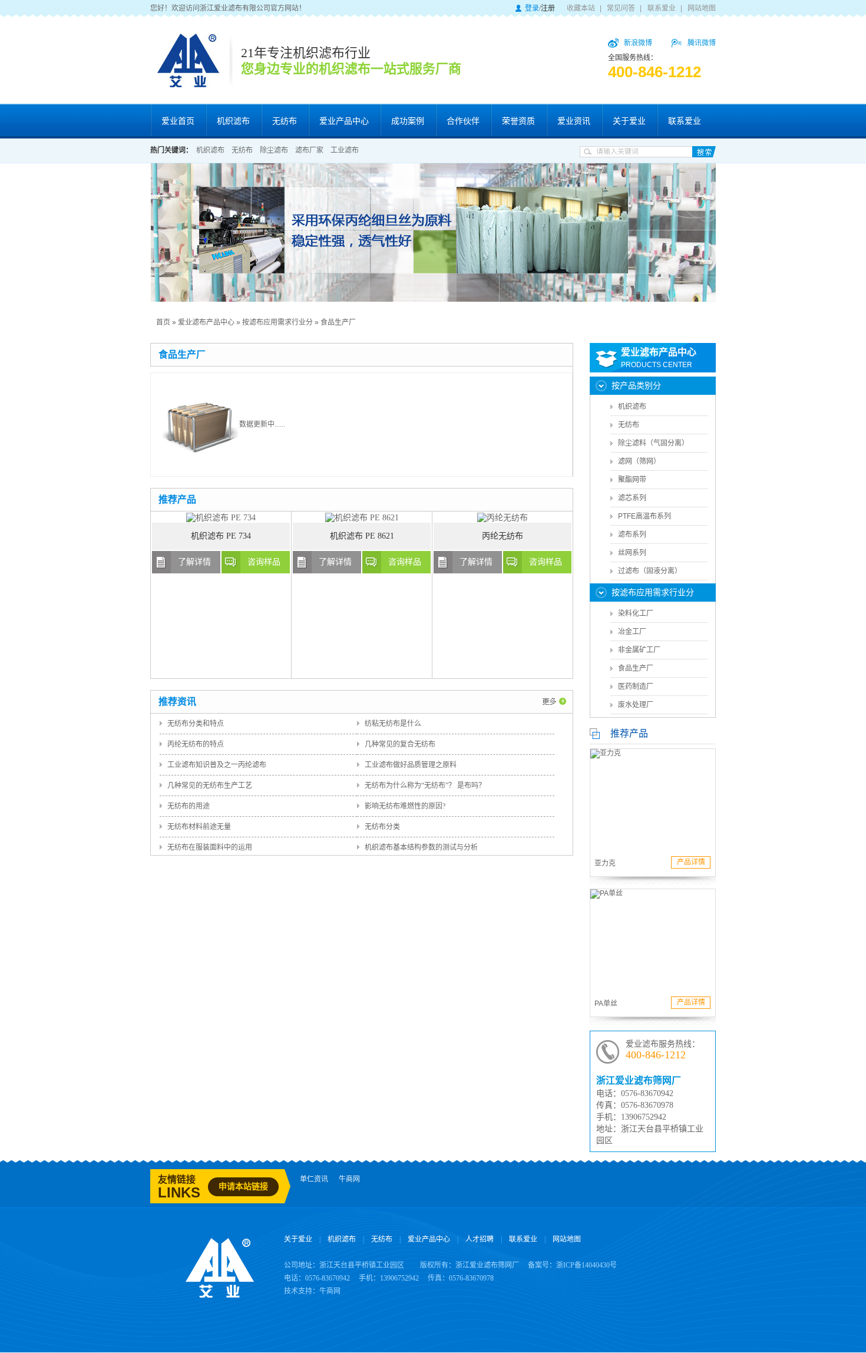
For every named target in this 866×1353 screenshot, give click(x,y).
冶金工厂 (632, 632)
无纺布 (284, 121)
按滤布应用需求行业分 (277, 322)
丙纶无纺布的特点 (195, 744)
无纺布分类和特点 (195, 724)
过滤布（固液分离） (650, 571)
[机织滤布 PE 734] (221, 517)
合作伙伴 (463, 121)
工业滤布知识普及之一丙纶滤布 (216, 765)
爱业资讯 (573, 121)
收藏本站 (581, 8)
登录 (532, 8)
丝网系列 (632, 553)
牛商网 (349, 1179)
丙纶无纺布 (502, 536)
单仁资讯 (314, 1179)
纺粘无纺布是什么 (393, 724)
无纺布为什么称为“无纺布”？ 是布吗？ (425, 785)
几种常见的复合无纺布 (400, 744)
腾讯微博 (701, 43)
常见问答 (621, 8)
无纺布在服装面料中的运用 (209, 847)
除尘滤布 (274, 150)
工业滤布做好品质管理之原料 (411, 765)
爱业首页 (177, 121)
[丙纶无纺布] (502, 517)
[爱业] (220, 1292)
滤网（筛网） (639, 461)
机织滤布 (233, 121)
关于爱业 (629, 121)
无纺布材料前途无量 (199, 827)
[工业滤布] (433, 232)
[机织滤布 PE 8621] (362, 517)
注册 (548, 8)
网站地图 (701, 8)
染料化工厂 (635, 613)
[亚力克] (653, 799)
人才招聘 (479, 1239)
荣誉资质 (518, 121)
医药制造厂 (635, 686)
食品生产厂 (338, 322)
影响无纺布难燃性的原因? (405, 806)
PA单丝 (605, 1003)
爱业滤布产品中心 (206, 322)
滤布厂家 (309, 150)
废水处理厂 (635, 705)
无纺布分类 (382, 827)
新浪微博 (638, 43)
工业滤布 (344, 150)
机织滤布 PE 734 (221, 536)
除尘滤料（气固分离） (653, 443)
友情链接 (177, 1179)
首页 (163, 322)
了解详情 (194, 561)
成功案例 (407, 121)
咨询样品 (263, 561)
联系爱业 (661, 8)
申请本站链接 (243, 1186)
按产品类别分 (636, 385)
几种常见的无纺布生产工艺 (209, 785)
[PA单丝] (653, 940)
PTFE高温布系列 (644, 516)
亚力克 (605, 863)
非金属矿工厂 (639, 650)
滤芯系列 (632, 498)
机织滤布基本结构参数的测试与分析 (421, 847)
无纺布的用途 (188, 806)
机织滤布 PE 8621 (362, 536)
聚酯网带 (632, 480)
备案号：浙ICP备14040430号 (572, 1265)
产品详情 (691, 862)
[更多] (554, 698)
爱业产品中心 (344, 121)
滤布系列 (632, 534)
